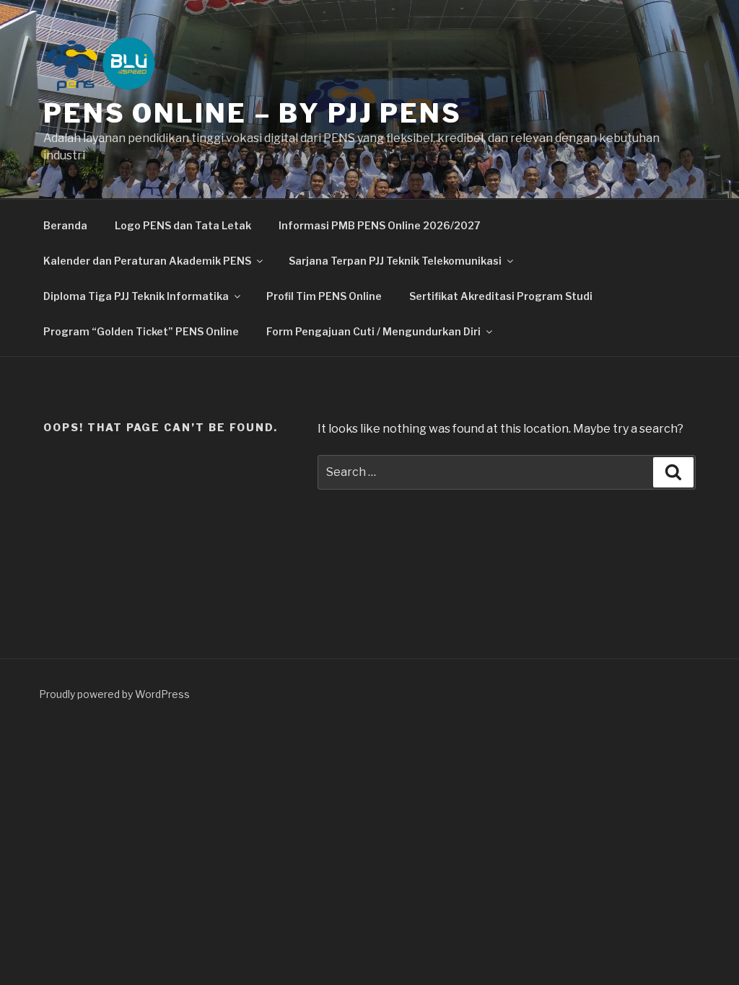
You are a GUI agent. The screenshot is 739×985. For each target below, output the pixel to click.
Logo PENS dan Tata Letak (183, 225)
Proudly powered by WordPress (114, 694)
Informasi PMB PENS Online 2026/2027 (380, 225)
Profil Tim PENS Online (324, 296)
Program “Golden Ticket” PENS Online (141, 331)
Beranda (65, 225)
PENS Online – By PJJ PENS (252, 113)
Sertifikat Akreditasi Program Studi (500, 296)
